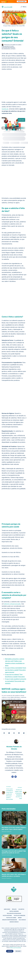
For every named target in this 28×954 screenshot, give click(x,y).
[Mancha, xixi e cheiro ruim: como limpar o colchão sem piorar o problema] (14, 865)
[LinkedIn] (19, 733)
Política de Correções (19, 915)
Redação (14, 909)
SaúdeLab (5, 109)
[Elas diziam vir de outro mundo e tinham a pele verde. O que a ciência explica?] (14, 818)
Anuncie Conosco (14, 921)
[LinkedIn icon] (12, 777)
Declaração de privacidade (14, 913)
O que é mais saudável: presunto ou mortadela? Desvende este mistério (15, 681)
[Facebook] (4, 733)
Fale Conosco (22, 919)
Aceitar (10, 951)
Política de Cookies (11, 917)
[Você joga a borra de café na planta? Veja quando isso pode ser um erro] (14, 842)
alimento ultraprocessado (12, 604)
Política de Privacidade (15, 947)
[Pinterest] (14, 733)
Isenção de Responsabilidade (9, 919)
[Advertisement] (14, 86)
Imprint (20, 917)
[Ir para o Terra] (4, 1)
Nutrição (13, 48)
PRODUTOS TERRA (22, 1)
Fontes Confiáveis (14, 911)
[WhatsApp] (23, 733)
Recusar (18, 951)
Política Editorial (7, 915)
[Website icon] (15, 777)
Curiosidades (6, 48)
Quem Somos (7, 909)
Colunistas (21, 909)
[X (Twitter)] (9, 733)
